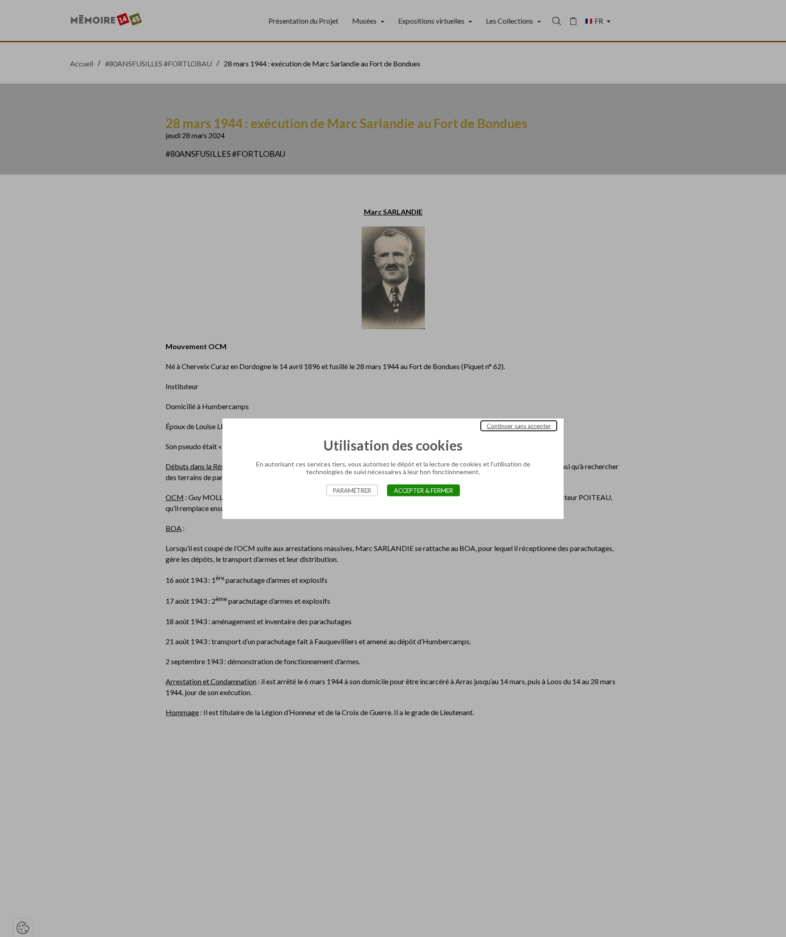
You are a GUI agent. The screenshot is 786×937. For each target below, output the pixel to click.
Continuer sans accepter (519, 425)
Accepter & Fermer (423, 490)
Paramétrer (352, 490)
